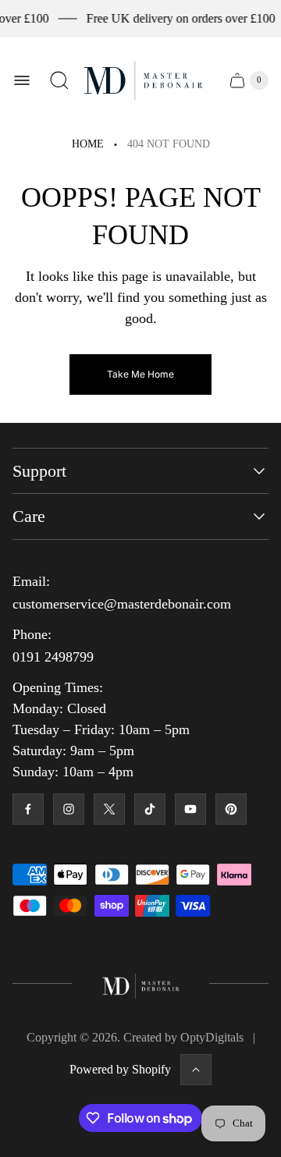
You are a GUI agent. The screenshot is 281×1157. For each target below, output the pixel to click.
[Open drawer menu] (22, 80)
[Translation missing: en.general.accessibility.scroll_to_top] (196, 1069)
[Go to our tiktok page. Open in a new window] (149, 809)
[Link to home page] (140, 984)
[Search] (59, 80)
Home (88, 144)
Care (28, 516)
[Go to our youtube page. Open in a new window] (190, 809)
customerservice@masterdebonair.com (121, 604)
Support (39, 471)
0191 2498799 (53, 657)
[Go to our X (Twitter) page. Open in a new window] (109, 809)
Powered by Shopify (120, 1069)
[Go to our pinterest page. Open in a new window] (231, 809)
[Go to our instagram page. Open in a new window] (68, 809)
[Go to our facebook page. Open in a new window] (28, 809)
